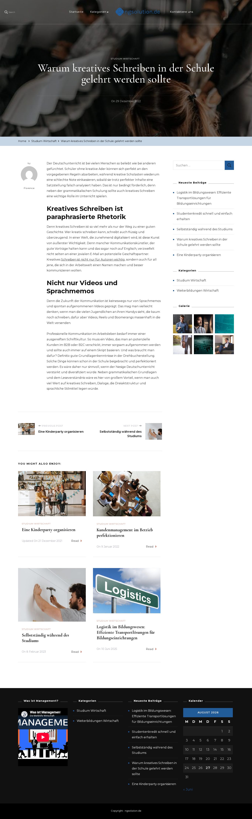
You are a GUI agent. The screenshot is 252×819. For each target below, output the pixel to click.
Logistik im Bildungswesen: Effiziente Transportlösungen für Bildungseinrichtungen (126, 632)
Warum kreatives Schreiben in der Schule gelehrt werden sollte (154, 768)
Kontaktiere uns (181, 11)
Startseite (76, 11)
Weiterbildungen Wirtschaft (198, 290)
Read (75, 541)
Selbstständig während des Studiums (204, 229)
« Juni (188, 789)
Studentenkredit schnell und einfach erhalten (154, 734)
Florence (29, 188)
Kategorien (98, 11)
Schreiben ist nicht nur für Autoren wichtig (93, 259)
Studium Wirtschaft (125, 58)
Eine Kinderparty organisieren (48, 529)
